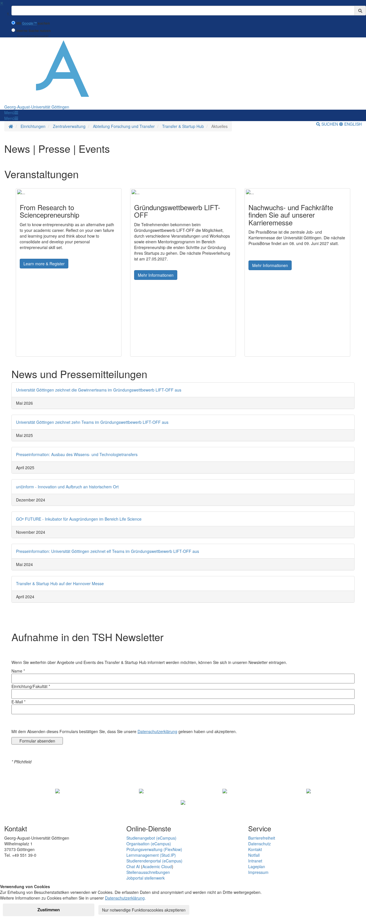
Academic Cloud (157, 866)
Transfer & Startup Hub (183, 126)
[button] (11, 112)
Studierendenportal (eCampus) (154, 861)
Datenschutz (259, 843)
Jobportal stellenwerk (145, 878)
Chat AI (133, 866)
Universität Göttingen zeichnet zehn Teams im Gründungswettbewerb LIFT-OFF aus (92, 422)
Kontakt (255, 849)
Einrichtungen (33, 126)
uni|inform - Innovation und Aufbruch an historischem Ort (67, 486)
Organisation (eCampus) (148, 843)
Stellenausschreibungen (148, 872)
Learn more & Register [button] (44, 263)
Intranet (255, 861)
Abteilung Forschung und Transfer (124, 126)
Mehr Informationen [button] (156, 275)
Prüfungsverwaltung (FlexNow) (154, 849)
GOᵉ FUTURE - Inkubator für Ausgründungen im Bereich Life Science (79, 519)
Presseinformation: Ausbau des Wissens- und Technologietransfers (77, 454)
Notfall (254, 855)
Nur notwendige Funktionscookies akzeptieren (144, 910)
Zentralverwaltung (69, 126)
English (352, 124)
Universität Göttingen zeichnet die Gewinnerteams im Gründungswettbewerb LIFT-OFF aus (98, 390)
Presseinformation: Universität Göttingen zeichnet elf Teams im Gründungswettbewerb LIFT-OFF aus (107, 551)
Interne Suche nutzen (33, 30)
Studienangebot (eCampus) (151, 838)
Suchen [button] (329, 124)
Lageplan (256, 866)
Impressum (258, 872)
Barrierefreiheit (261, 838)
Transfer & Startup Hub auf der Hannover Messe (60, 583)
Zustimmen (48, 909)
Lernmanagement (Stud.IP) (151, 855)
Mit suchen (33, 23)
